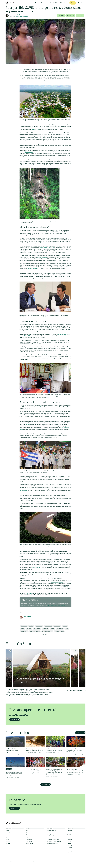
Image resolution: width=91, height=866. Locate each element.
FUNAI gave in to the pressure (30, 358)
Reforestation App (51, 837)
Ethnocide (45, 628)
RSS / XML (70, 854)
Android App (70, 849)
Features (37, 3)
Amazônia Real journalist (57, 582)
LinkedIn (69, 830)
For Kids (49, 832)
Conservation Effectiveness (54, 841)
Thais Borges (13, 14)
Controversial (48, 626)
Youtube (69, 835)
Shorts (66, 3)
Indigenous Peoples (35, 631)
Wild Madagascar (51, 830)
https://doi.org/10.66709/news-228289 (56, 605)
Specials (55, 3)
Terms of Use (29, 843)
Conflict (31, 626)
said (59, 478)
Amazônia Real (35, 129)
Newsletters (29, 839)
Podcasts (48, 3)
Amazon (17, 16)
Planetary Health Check (53, 839)
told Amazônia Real (33, 268)
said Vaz (28, 424)
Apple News (70, 852)
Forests (52, 628)
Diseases (29, 628)
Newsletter (14, 808)
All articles (79, 732)
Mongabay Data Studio (52, 843)
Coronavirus (57, 626)
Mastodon (69, 847)
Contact (28, 832)
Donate (73, 3)
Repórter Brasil (23, 490)
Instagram (70, 832)
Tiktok (69, 841)
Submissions (29, 841)
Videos (43, 3)
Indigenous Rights (59, 631)
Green (66, 628)
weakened (38, 407)
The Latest (8, 843)
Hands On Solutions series (75, 690)
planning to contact (42, 257)
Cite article (80, 15)
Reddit (69, 843)
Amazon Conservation (24, 16)
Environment (37, 628)
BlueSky (69, 845)
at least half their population (47, 247)
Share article (70, 15)
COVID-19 (65, 626)
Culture (22, 628)
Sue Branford (20, 14)
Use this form (29, 593)
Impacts (28, 837)
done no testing (29, 152)
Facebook (69, 839)
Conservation (39, 626)
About (27, 830)
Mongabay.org (50, 835)
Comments (61, 15)
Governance (60, 628)
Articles (61, 3)
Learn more (14, 719)
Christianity (24, 626)
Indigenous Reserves (47, 631)
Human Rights (24, 631)
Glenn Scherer (27, 616)
